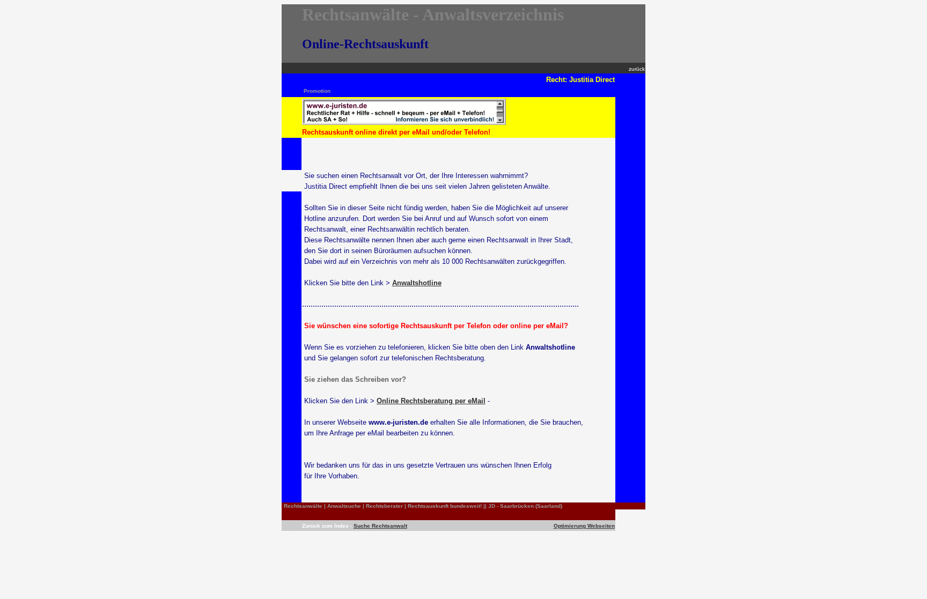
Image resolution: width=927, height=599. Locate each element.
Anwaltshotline (417, 283)
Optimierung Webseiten (584, 526)
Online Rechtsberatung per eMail (431, 401)
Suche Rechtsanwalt (380, 526)
